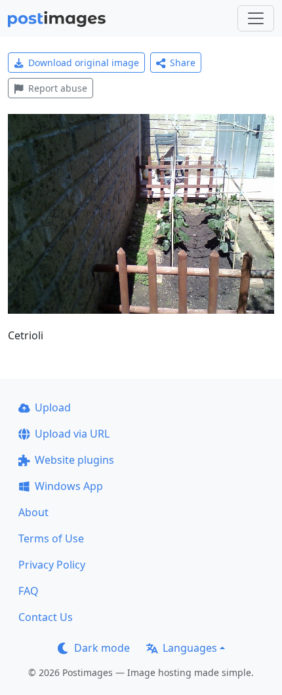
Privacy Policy (51, 564)
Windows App (69, 486)
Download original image (83, 62)
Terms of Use (51, 538)
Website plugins (74, 460)
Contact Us (45, 617)
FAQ (28, 591)
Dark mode (102, 648)
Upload (53, 407)
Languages (190, 648)
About (33, 512)
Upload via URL (72, 433)
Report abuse (57, 88)
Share (182, 62)
